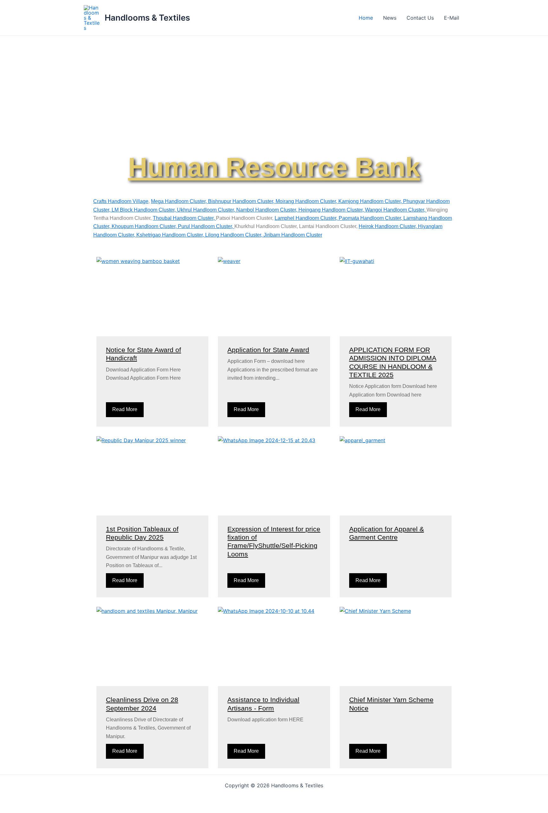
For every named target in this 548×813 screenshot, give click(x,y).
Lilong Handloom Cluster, (234, 235)
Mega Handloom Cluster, (179, 201)
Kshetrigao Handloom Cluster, (170, 235)
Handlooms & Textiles (147, 18)
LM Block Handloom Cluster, (144, 210)
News (389, 18)
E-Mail (451, 18)
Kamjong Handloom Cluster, (370, 201)
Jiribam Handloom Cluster (293, 235)
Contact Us (420, 18)
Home (366, 18)
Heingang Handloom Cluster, (331, 210)
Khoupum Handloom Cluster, (145, 226)
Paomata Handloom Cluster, (371, 218)
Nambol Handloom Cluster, (267, 210)
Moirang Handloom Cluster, (307, 201)
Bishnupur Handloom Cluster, (242, 201)
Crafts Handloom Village (120, 201)
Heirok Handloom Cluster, (388, 226)
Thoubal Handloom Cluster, (184, 218)
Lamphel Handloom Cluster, (307, 218)
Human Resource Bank (274, 167)
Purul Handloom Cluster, (206, 226)
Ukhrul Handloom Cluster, (206, 210)
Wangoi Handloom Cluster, (396, 210)
